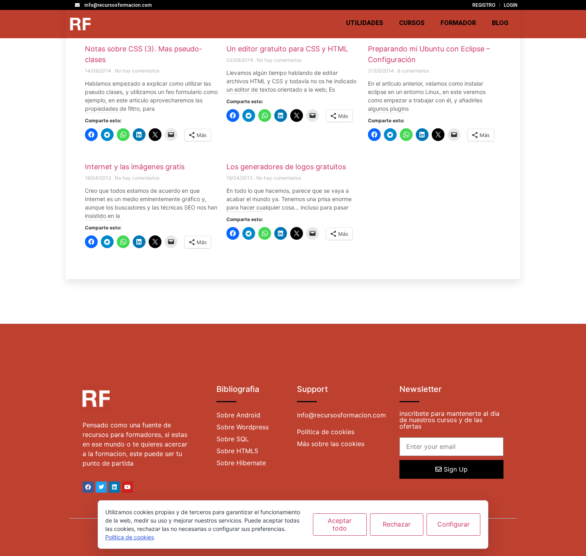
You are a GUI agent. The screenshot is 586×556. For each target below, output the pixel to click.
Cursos (412, 23)
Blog (500, 23)
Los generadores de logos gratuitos (286, 166)
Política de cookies (129, 537)
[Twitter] (101, 487)
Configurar (453, 524)
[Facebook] (88, 487)
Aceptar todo (340, 524)
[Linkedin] (114, 487)
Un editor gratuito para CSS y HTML (287, 49)
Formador (458, 23)
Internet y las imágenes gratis (135, 166)
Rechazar (397, 524)
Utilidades (364, 23)
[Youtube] (127, 487)
